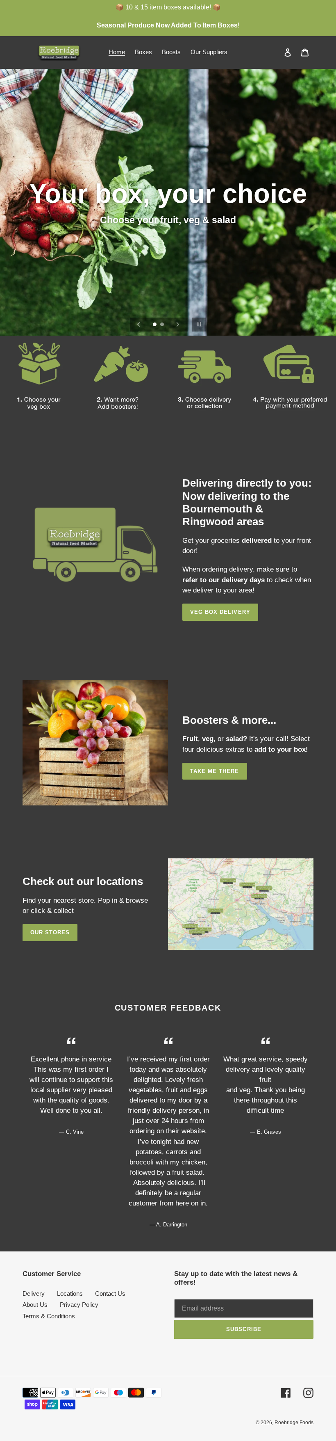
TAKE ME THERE (214, 771)
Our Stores (50, 932)
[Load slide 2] (162, 325)
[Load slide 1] (155, 325)
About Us (35, 1304)
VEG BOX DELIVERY (220, 612)
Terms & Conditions (49, 1316)
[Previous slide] (139, 325)
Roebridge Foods (294, 1422)
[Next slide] (178, 325)
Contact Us (110, 1293)
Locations (70, 1293)
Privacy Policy (79, 1304)
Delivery (34, 1293)
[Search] (276, 52)
